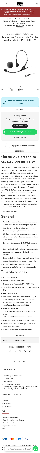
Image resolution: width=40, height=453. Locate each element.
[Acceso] (34, 3)
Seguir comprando (20, 137)
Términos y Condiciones (10, 417)
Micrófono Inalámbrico (27, 21)
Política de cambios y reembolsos (13, 420)
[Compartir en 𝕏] (15, 351)
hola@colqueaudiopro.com (13, 376)
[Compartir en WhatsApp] (20, 351)
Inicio (4, 19)
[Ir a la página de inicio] (20, 4)
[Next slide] (37, 88)
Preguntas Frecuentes (9, 426)
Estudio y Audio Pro (15, 19)
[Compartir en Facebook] (9, 351)
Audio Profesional (29, 19)
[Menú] (2, 3)
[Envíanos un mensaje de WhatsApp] (35, 448)
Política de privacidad (8, 423)
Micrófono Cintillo (19, 23)
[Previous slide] (2, 88)
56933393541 (8, 381)
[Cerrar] (36, 101)
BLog (3, 428)
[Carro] (37, 3)
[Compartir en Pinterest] (25, 351)
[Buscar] (5, 3)
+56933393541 (8, 379)
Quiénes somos (7, 403)
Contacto (5, 401)
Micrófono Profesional (10, 21)
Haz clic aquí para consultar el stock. (21, 132)
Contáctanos (21, 126)
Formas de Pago (7, 406)
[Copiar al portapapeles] (30, 351)
